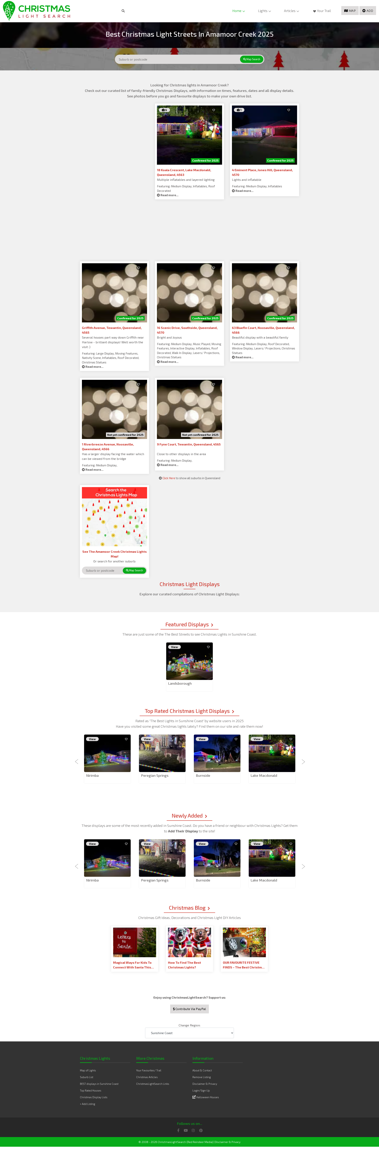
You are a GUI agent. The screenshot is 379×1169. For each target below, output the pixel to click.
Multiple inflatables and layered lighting (186, 179)
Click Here (168, 478)
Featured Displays (187, 624)
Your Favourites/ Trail (148, 1070)
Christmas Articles (147, 1077)
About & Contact (202, 1070)
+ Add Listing (87, 1104)
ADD (370, 10)
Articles (290, 11)
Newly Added (187, 815)
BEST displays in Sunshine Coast (99, 1083)
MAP (352, 10)
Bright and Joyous (169, 337)
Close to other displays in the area (181, 454)
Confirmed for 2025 (205, 160)
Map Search (253, 59)
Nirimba (92, 775)
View (174, 647)
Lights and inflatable (246, 179)
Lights (262, 11)
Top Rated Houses (90, 1090)
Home (236, 11)
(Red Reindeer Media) (200, 1142)
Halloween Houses (207, 1097)
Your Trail (324, 11)
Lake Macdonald (264, 775)
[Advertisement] (114, 131)
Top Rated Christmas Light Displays (187, 711)
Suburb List (86, 1077)
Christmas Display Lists (93, 1097)
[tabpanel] (189, 667)
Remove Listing (201, 1077)
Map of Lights (88, 1070)
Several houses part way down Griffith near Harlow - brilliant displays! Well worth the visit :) (113, 342)
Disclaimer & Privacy (204, 1083)
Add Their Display (183, 831)
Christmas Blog (187, 907)
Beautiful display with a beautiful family (260, 337)
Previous (77, 759)
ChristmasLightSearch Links (152, 1083)
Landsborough (180, 683)
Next (302, 759)
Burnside (203, 775)
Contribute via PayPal (190, 1009)
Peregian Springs (155, 775)
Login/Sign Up (201, 1090)
